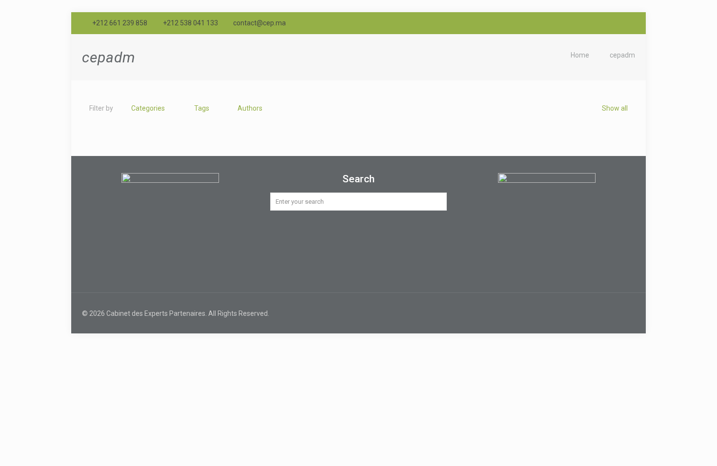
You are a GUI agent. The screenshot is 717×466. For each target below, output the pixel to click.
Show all (615, 108)
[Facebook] (603, 23)
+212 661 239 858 (119, 23)
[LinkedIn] (630, 23)
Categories (148, 108)
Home (580, 55)
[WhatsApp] (590, 23)
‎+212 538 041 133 (190, 23)
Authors (250, 108)
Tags (201, 108)
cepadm (622, 55)
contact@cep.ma (259, 23)
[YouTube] (617, 23)
